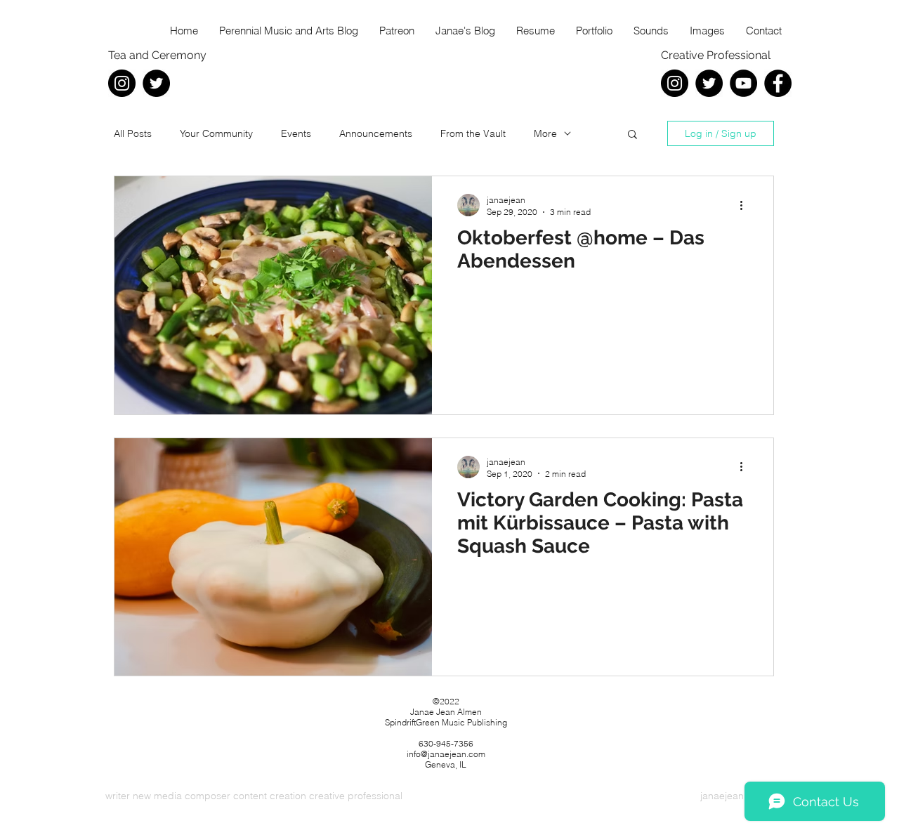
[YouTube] (743, 83)
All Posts (133, 133)
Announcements (375, 133)
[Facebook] (778, 83)
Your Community (216, 133)
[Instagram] (122, 83)
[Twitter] (156, 83)
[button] (632, 135)
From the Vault (473, 133)
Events (296, 133)
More (545, 133)
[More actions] (745, 205)
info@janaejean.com (446, 754)
